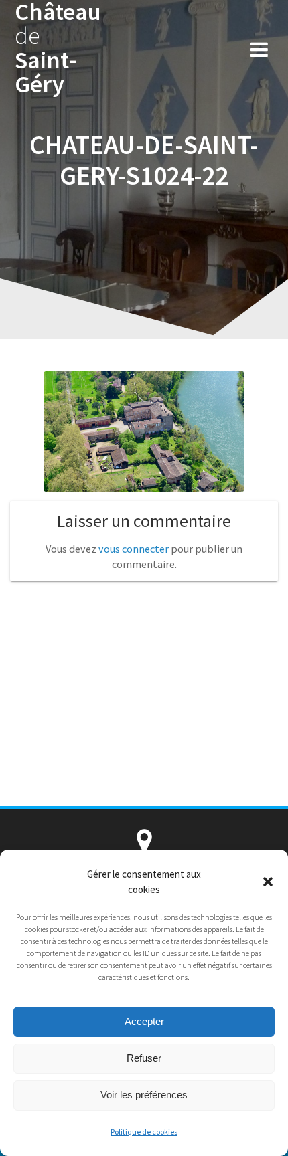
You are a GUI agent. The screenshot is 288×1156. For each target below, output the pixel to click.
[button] (268, 881)
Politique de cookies (144, 1132)
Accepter (144, 1021)
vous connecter (133, 548)
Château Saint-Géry (58, 48)
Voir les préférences (144, 1094)
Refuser (144, 1058)
